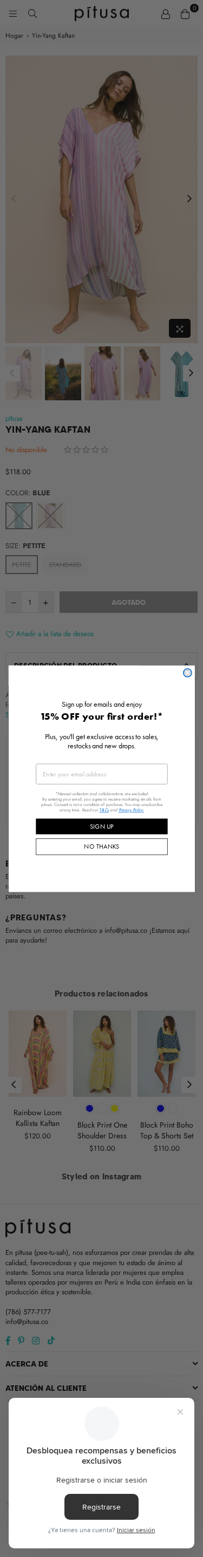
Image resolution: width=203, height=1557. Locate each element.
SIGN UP (102, 826)
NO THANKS (101, 846)
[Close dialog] (187, 672)
